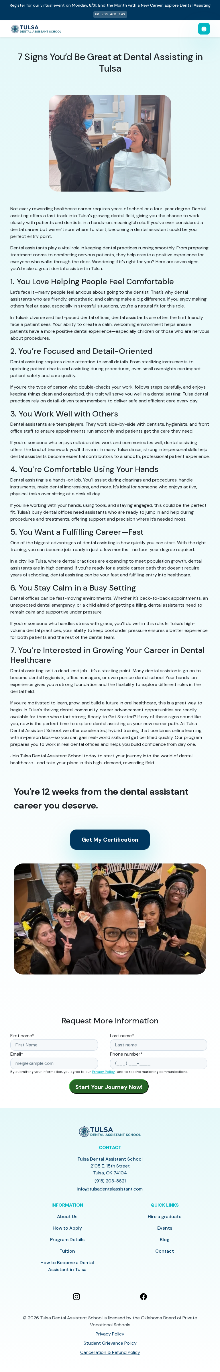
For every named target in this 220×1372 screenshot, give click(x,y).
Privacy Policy (103, 1071)
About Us (67, 1217)
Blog (165, 1240)
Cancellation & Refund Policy (110, 1352)
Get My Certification (110, 839)
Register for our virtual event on (110, 5)
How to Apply (67, 1228)
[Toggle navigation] (204, 29)
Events (164, 1228)
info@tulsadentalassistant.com (110, 1189)
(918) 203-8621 (110, 1181)
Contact (164, 1251)
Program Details (67, 1240)
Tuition (67, 1251)
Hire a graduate (164, 1217)
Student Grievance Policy (110, 1343)
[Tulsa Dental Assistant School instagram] (76, 1296)
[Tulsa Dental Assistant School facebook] (143, 1296)
